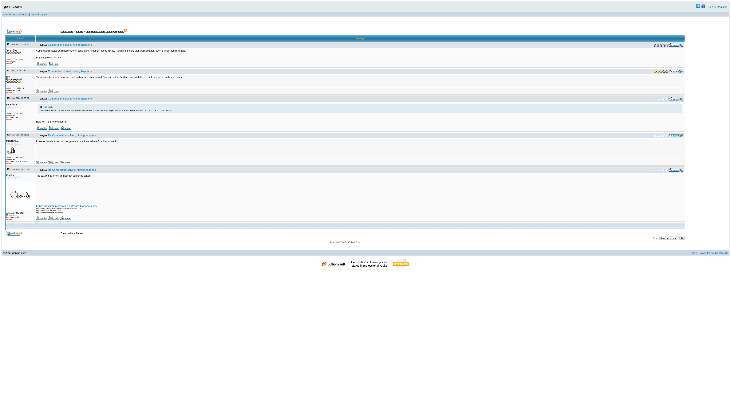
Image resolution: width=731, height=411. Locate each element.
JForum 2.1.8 (344, 242)
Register (722, 6)
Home (693, 252)
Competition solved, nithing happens (105, 31)
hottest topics (39, 14)
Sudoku (79, 31)
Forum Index (67, 31)
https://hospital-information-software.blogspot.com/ (66, 205)
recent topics (21, 14)
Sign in (712, 6)
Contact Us (721, 252)
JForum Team (355, 242)
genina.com (13, 7)
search (7, 14)
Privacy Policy (706, 252)
